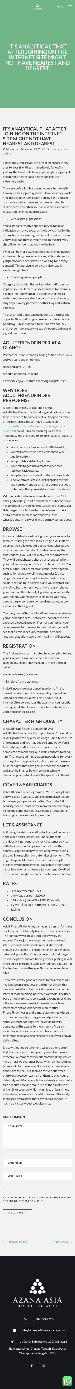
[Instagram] (43, 1365)
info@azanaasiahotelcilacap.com (43, 1330)
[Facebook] (31, 1365)
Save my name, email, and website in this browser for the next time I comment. (37, 1199)
